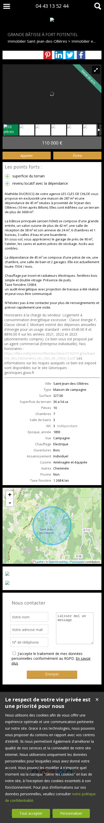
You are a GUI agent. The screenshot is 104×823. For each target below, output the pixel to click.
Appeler (26, 155)
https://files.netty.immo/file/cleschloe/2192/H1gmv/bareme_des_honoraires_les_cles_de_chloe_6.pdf (49, 356)
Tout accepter (30, 813)
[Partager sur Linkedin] (59, 55)
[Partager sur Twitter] (70, 55)
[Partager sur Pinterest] (47, 55)
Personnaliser (71, 813)
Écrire (77, 155)
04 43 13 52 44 (52, 6)
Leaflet (39, 562)
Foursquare (77, 562)
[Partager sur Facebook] (81, 55)
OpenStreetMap (58, 562)
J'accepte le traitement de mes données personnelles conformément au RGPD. (47, 656)
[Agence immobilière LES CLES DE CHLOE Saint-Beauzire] (52, 20)
